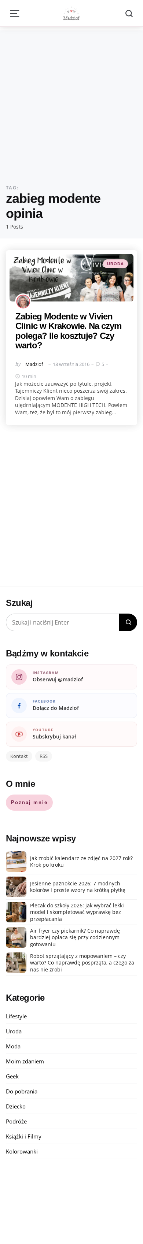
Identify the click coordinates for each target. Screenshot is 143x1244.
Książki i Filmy (23, 1136)
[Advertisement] (71, 101)
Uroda (115, 264)
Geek (12, 1076)
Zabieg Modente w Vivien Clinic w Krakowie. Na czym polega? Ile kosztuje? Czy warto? (68, 330)
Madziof (34, 364)
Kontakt (19, 756)
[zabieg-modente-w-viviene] (71, 278)
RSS (44, 756)
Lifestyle (16, 1016)
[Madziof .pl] (71, 13)
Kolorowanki (22, 1151)
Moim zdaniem (25, 1061)
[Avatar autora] (23, 301)
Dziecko (16, 1106)
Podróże (16, 1121)
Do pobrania (21, 1091)
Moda (13, 1046)
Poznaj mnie (29, 802)
